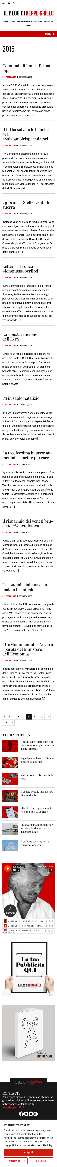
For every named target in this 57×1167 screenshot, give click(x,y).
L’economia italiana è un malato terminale (24, 587)
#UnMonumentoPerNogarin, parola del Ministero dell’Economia (28, 649)
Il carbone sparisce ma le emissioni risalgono (34, 843)
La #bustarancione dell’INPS (19, 336)
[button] (5, 3)
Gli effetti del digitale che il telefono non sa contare (36, 809)
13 (47, 716)
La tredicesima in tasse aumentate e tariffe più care (27, 455)
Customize (14, 1161)
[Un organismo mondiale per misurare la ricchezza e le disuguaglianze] (10, 828)
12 (41, 716)
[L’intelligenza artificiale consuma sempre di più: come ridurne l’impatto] (10, 745)
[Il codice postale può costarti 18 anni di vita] (10, 795)
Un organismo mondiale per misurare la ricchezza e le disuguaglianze (36, 828)
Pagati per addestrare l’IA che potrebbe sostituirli (37, 760)
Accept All (28, 1152)
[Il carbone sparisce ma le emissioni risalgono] (10, 845)
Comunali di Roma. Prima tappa (26, 68)
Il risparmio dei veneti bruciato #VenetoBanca (27, 523)
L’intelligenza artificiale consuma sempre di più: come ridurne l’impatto (37, 745)
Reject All (41, 1161)
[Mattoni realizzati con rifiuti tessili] (10, 778)
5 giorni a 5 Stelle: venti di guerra (25, 204)
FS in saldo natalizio (20, 398)
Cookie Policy (45, 1145)
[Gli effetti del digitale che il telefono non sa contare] (10, 812)
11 (35, 716)
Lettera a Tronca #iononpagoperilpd (20, 268)
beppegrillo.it (9, 77)
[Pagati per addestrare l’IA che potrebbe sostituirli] (10, 762)
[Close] (55, 1121)
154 (6, 722)
